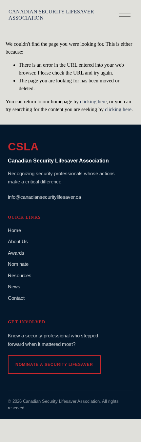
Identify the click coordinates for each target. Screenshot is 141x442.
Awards (16, 253)
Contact (16, 298)
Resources (19, 275)
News (14, 286)
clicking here (93, 101)
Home (14, 230)
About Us (18, 241)
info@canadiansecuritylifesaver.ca (44, 197)
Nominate (18, 264)
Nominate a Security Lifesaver (54, 364)
